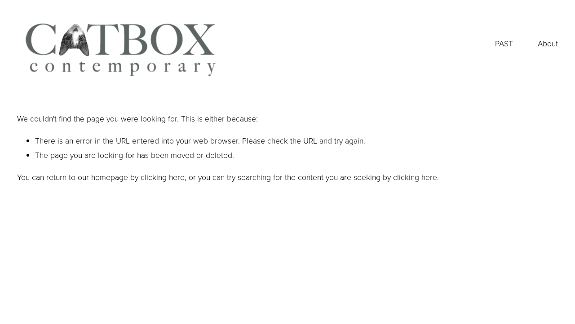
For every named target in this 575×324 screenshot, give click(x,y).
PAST (504, 43)
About (548, 43)
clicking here (163, 176)
